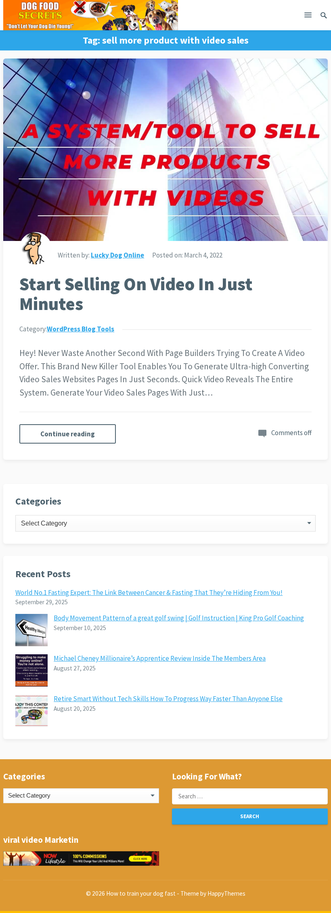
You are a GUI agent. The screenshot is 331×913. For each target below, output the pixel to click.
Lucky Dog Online (117, 255)
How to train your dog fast (141, 893)
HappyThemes (226, 893)
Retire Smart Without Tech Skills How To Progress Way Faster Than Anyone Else (168, 698)
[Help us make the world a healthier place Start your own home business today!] (81, 858)
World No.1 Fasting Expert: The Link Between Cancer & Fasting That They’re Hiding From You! (149, 592)
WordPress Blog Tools (80, 329)
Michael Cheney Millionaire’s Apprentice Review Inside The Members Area (160, 658)
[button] (308, 17)
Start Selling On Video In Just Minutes (136, 294)
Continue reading (67, 433)
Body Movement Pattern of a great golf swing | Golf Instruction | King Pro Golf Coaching (179, 618)
